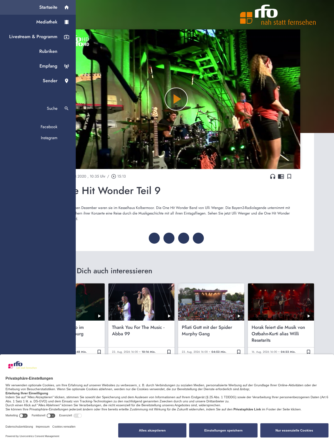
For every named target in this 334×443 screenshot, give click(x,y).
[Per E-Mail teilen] (198, 238)
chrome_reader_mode (281, 176)
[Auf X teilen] (168, 238)
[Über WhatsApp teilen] (183, 238)
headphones (272, 176)
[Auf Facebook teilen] (154, 238)
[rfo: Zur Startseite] (278, 15)
